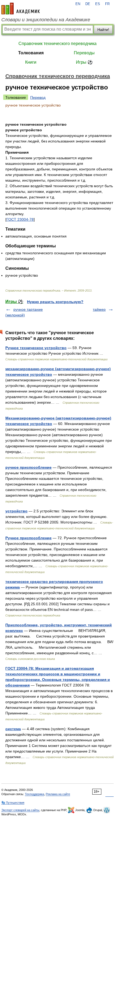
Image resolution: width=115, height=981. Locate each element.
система (13, 729)
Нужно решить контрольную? (55, 302)
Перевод (37, 97)
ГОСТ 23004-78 (20, 219)
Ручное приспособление (28, 538)
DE (87, 4)
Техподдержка (34, 794)
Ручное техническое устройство (36, 348)
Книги (30, 62)
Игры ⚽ (84, 62)
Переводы (84, 53)
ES (97, 4)
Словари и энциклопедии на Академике (45, 19)
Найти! (103, 29)
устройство (16, 511)
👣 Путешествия (12, 802)
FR (107, 4)
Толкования (31, 53)
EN (77, 4)
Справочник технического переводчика (57, 43)
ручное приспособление (28, 467)
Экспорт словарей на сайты (20, 810)
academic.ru (20, 8)
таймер (99, 309)
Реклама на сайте (58, 794)
